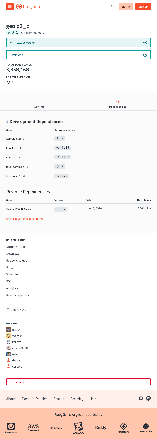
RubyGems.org (66, 414)
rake (13, 157)
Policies (41, 398)
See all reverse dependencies (24, 218)
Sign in (126, 6)
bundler (14, 148)
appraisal (15, 138)
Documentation (16, 246)
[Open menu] (10, 6)
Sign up (143, 6)
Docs (25, 398)
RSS (8, 281)
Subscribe (12, 274)
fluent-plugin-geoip (18, 208)
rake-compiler (18, 166)
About (11, 398)
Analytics (12, 288)
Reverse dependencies (20, 295)
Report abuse (18, 382)
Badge (10, 267)
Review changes (16, 260)
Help (92, 398)
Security (76, 398)
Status (59, 398)
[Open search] (112, 6)
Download (12, 253)
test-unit (15, 176)
